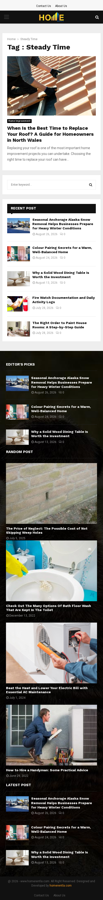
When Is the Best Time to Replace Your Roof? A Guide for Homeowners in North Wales (50, 134)
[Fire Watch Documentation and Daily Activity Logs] (18, 303)
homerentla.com (61, 885)
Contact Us (43, 6)
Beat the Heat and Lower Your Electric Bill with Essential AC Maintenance (47, 690)
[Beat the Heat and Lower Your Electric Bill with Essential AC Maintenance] (51, 653)
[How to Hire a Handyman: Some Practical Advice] (51, 735)
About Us (61, 6)
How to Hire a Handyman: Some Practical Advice (47, 770)
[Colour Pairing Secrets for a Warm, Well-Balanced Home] (18, 253)
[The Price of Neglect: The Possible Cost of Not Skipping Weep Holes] (51, 493)
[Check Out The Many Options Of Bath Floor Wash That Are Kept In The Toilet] (51, 570)
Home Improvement (19, 121)
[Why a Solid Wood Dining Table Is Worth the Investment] (18, 278)
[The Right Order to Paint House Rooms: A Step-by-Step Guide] (18, 329)
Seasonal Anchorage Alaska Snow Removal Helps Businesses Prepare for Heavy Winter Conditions (62, 224)
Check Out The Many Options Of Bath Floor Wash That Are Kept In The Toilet (48, 608)
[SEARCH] (91, 185)
